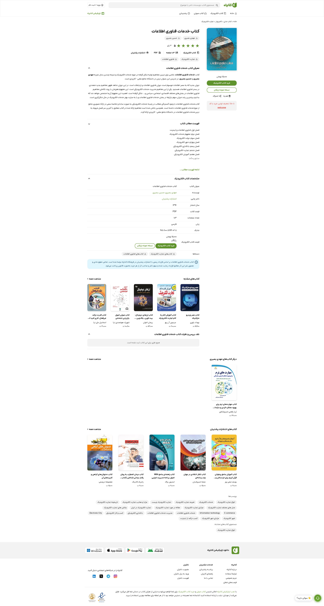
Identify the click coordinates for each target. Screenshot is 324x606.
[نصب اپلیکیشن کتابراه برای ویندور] (94, 550)
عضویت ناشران (183, 569)
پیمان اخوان (148, 322)
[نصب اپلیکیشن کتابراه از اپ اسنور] (114, 550)
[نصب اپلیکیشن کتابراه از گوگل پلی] (134, 550)
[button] (222, 49)
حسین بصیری (158, 192)
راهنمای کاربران (207, 574)
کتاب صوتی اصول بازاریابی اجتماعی (122, 317)
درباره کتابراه (232, 569)
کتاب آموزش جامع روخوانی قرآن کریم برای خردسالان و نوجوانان (226, 476)
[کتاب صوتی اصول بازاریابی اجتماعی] (120, 297)
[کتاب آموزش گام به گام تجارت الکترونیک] (166, 297)
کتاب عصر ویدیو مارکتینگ (192, 317)
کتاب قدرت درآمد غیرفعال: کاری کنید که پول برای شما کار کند (97, 317)
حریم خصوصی (231, 578)
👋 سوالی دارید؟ (304, 598)
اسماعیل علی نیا (99, 322)
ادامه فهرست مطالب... (189, 169)
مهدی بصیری (171, 192)
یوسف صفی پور (231, 482)
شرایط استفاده (231, 574)
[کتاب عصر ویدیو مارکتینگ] (189, 297)
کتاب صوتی (201, 591)
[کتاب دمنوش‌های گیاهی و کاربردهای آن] (99, 452)
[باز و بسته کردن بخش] (89, 68)
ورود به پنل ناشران (181, 574)
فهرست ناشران (183, 578)
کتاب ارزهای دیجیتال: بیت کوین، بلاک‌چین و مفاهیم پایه (144, 317)
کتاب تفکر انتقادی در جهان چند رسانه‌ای (195, 476)
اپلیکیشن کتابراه (94, 13)
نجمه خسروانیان (199, 482)
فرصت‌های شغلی (230, 582)
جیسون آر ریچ (170, 322)
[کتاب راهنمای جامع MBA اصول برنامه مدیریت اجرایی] (162, 452)
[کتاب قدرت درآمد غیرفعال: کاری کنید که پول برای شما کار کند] (96, 297)
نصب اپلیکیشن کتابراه (226, 591)
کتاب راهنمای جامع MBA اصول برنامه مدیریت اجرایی (163, 476)
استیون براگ (170, 482)
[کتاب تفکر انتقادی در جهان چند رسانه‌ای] (193, 452)
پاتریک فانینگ (138, 482)
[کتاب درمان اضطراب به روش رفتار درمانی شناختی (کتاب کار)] (131, 452)
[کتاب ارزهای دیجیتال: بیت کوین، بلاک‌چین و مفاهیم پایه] (143, 297)
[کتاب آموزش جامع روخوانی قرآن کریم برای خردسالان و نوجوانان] (224, 452)
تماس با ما (208, 578)
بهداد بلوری (194, 322)
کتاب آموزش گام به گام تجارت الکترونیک (167, 317)
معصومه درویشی (105, 482)
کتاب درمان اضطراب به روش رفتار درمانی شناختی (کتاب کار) (132, 476)
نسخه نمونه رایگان (222, 90)
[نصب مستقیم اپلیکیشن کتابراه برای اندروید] (155, 550)
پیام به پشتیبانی (206, 569)
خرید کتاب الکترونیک (221, 83)
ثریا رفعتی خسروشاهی (228, 412)
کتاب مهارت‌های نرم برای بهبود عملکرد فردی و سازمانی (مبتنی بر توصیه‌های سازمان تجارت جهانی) (225, 406)
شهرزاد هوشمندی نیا (121, 322)
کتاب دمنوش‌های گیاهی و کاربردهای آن (101, 476)
